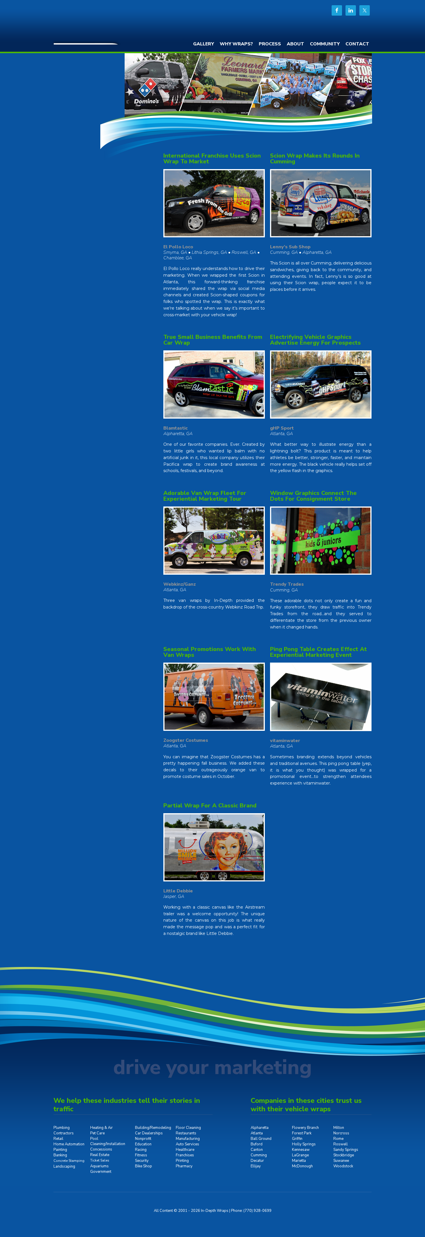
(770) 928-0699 (257, 1210)
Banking (60, 1155)
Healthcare (185, 1149)
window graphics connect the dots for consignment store (313, 496)
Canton (257, 1149)
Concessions (101, 1149)
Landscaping (64, 1166)
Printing (182, 1160)
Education (143, 1144)
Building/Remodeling (153, 1127)
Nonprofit (143, 1138)
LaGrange (300, 1155)
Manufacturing (188, 1138)
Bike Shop (143, 1166)
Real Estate (99, 1155)
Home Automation (68, 1144)
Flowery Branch (305, 1127)
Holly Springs (304, 1144)
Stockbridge (343, 1155)
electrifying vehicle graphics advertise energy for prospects (315, 340)
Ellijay (256, 1166)
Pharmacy (184, 1166)
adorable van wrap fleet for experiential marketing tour (204, 496)
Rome (338, 1138)
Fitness (141, 1155)
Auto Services (187, 1144)
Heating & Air (101, 1127)
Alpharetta (260, 1127)
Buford (257, 1144)
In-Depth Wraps (96, 21)
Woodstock (343, 1166)
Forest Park (301, 1133)
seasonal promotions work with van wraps (209, 652)
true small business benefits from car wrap (212, 340)
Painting (60, 1149)
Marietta (299, 1160)
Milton (338, 1127)
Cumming (259, 1155)
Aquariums (99, 1166)
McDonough (302, 1166)
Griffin (297, 1138)
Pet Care (97, 1133)
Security (142, 1160)
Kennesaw (301, 1149)
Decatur (257, 1160)
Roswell (340, 1144)
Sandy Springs (345, 1149)
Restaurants (186, 1133)
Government (100, 1171)
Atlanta (257, 1133)
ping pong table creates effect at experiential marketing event (318, 652)
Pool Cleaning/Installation (107, 1141)
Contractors (63, 1133)
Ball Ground (261, 1138)
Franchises (185, 1155)
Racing (141, 1149)
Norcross (341, 1133)
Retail (58, 1138)
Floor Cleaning (188, 1127)
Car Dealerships (149, 1133)
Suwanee (341, 1160)
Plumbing (61, 1127)
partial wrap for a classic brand (209, 805)
